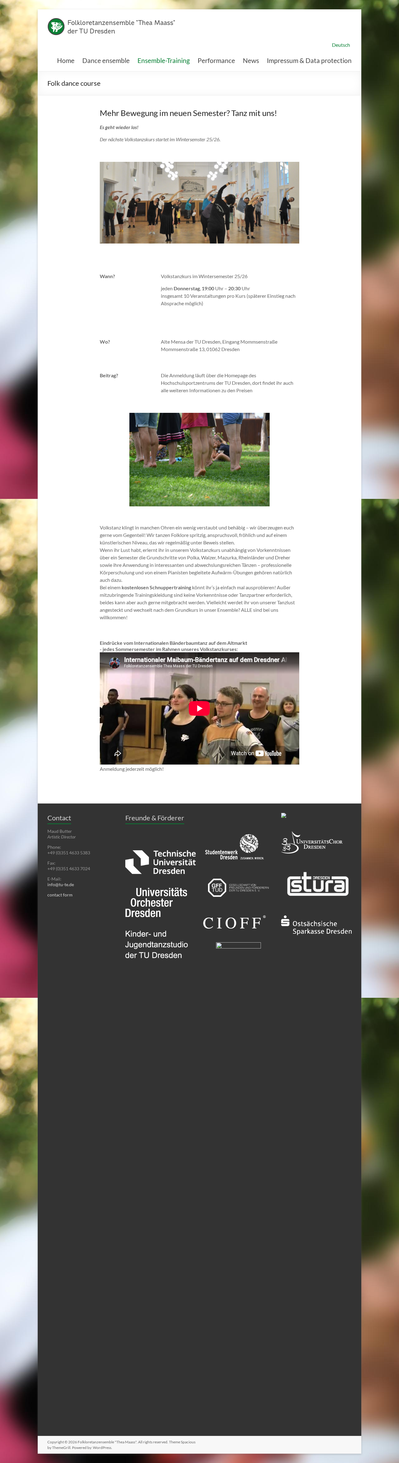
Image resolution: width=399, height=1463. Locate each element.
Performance (216, 60)
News (251, 60)
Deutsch (341, 45)
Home (66, 60)
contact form (60, 894)
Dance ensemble (106, 60)
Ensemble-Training (163, 60)
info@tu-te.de (60, 884)
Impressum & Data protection (309, 60)
